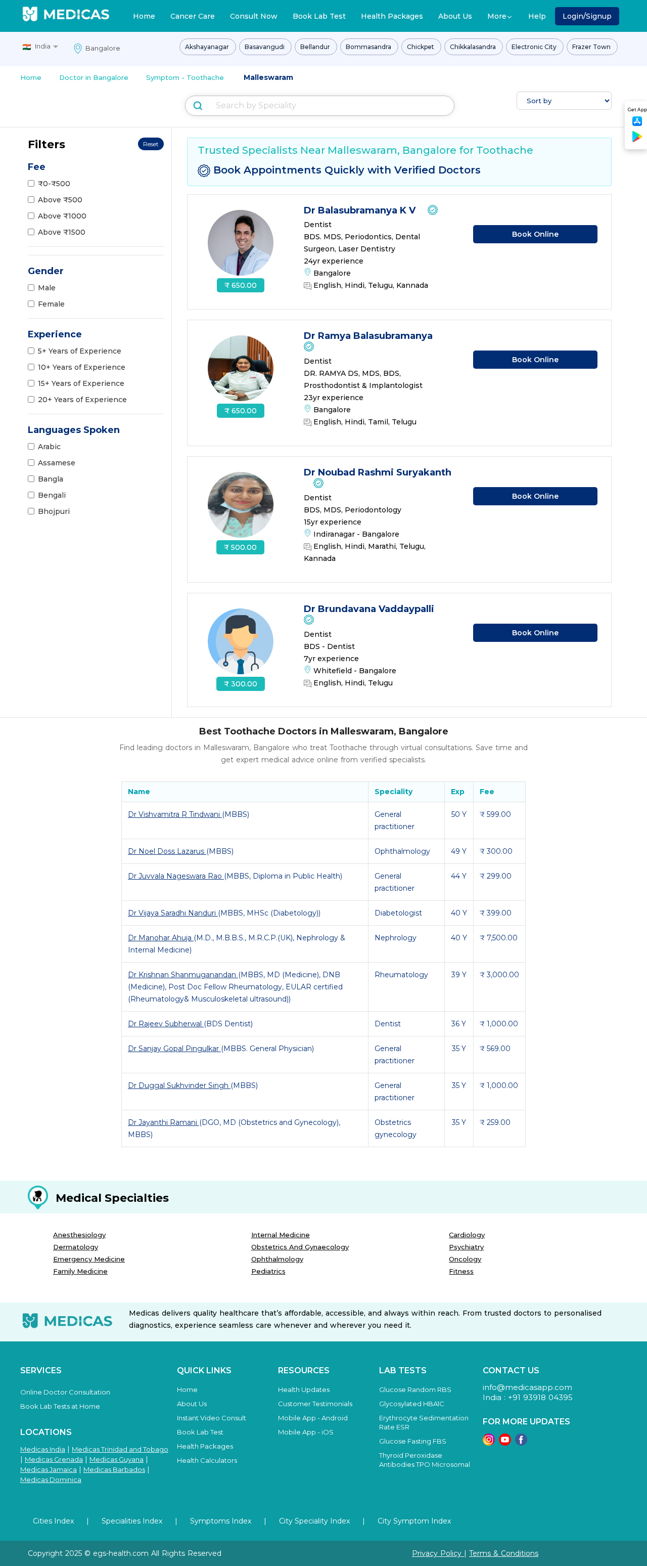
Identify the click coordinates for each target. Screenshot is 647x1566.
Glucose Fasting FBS (412, 1441)
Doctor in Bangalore (93, 77)
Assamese (56, 462)
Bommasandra (369, 47)
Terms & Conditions (503, 1553)
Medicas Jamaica (48, 1469)
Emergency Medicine (89, 1259)
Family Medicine (80, 1271)
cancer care (192, 16)
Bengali (52, 495)
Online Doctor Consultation (65, 1392)
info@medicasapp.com (527, 1387)
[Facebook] (521, 1443)
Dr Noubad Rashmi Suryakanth (377, 472)
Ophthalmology (277, 1259)
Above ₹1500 (61, 232)
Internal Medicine (280, 1235)
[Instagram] (489, 1443)
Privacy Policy (438, 1553)
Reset (151, 144)
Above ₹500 (60, 199)
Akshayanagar (207, 47)
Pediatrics (268, 1271)
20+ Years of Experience (82, 399)
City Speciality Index (314, 1521)
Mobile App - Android (313, 1418)
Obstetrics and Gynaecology (300, 1247)
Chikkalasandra (473, 47)
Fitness (461, 1271)
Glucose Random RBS (415, 1389)
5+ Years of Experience (79, 351)
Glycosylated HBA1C (411, 1404)
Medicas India (42, 1449)
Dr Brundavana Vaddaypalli (370, 609)
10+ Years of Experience (81, 367)
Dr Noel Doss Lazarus (167, 851)
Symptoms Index (220, 1521)
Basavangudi (265, 47)
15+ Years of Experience (81, 383)
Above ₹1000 (62, 216)
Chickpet (421, 47)
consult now (254, 16)
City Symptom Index (414, 1521)
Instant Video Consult (211, 1418)
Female (51, 304)
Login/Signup (587, 16)
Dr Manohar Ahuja (161, 937)
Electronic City (535, 47)
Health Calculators (207, 1460)
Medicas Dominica (50, 1479)
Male (47, 287)
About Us (455, 16)
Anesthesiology (79, 1235)
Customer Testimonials (315, 1404)
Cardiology (467, 1235)
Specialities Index (132, 1521)
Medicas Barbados (114, 1469)
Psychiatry (466, 1247)
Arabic (49, 446)
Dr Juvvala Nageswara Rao (176, 876)
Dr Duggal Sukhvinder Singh (179, 1085)
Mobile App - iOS (306, 1432)
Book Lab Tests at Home (60, 1406)
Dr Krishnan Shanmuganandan (183, 974)
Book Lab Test (319, 16)
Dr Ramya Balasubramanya (369, 335)
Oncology (465, 1259)
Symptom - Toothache (185, 77)
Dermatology (75, 1247)
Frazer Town (592, 47)
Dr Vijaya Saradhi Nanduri (173, 913)
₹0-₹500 (54, 183)
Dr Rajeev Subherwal (166, 1023)
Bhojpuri (54, 511)
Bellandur (316, 47)
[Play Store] (637, 140)
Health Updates (304, 1389)
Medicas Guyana (116, 1459)
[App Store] (637, 124)
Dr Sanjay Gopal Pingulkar (174, 1048)
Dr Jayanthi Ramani (163, 1122)
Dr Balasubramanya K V (361, 210)
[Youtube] (505, 1443)
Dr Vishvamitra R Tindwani (175, 814)
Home (144, 16)
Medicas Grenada (54, 1459)
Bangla (50, 479)
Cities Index (53, 1521)
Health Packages (392, 16)
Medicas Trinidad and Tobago (120, 1449)
